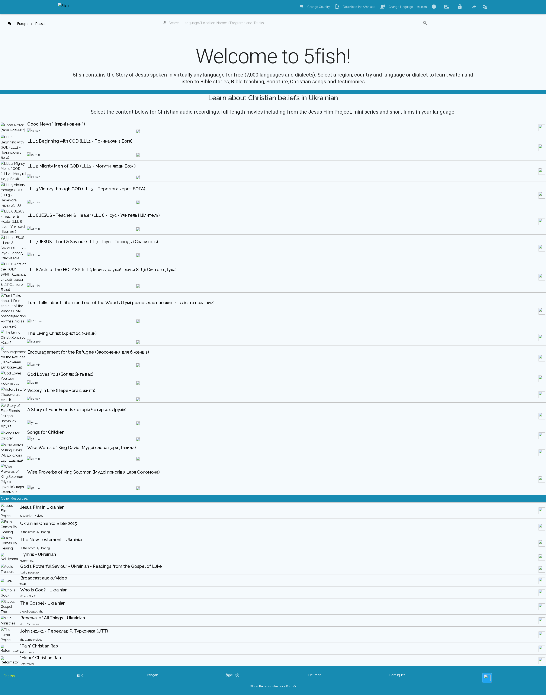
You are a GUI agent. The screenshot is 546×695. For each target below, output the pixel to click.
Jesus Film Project (31, 515)
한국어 (82, 675)
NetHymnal (27, 560)
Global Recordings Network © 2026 (273, 686)
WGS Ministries (29, 624)
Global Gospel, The (31, 611)
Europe (22, 24)
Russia (40, 24)
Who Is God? (27, 596)
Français (151, 675)
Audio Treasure (29, 572)
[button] (164, 23)
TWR (23, 584)
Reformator (27, 652)
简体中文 (232, 675)
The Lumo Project (31, 639)
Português (397, 675)
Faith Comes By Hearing (35, 531)
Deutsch (314, 675)
